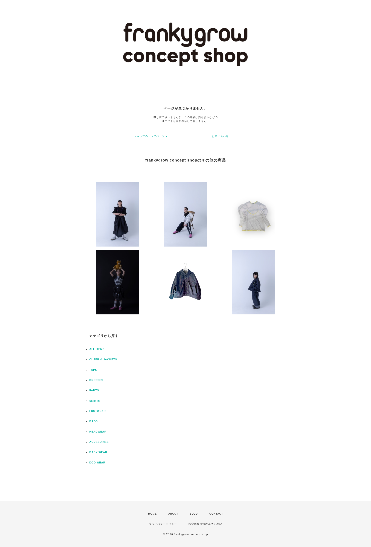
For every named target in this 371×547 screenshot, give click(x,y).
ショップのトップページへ (150, 136)
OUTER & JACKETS (103, 359)
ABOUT (173, 513)
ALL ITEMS (97, 349)
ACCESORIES (99, 441)
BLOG (194, 513)
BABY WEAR (98, 452)
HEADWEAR (97, 431)
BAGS (93, 421)
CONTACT (216, 513)
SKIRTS (94, 400)
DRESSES (96, 380)
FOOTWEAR (97, 411)
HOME (152, 513)
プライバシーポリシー (163, 524)
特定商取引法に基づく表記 (205, 524)
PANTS (94, 390)
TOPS (93, 369)
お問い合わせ (220, 136)
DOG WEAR (97, 462)
